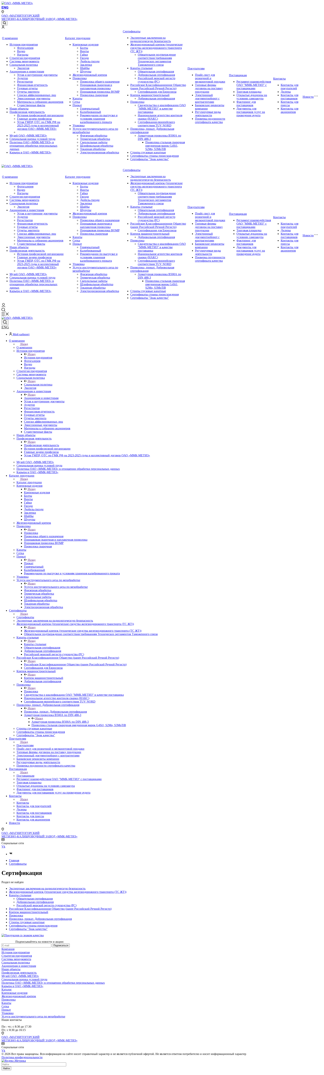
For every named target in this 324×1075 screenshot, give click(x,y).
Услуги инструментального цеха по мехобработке (56, 586)
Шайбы (85, 68)
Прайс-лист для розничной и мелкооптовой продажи (210, 78)
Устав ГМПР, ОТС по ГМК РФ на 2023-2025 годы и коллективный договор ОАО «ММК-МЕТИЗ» (38, 125)
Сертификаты (131, 31)
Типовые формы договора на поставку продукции (209, 88)
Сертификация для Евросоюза (157, 91)
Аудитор (22, 78)
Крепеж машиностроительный (150, 95)
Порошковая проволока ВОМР (100, 91)
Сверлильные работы (93, 142)
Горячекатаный (90, 108)
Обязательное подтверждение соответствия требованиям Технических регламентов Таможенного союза (157, 59)
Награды (22, 54)
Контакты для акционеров (289, 110)
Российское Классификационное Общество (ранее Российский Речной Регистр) (158, 86)
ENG (5, 7)
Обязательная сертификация (156, 71)
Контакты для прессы (289, 103)
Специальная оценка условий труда (32, 139)
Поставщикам (238, 75)
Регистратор (25, 81)
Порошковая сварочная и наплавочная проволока (96, 86)
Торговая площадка (248, 91)
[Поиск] (5, 23)
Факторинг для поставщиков (246, 103)
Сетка (76, 101)
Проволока (80, 78)
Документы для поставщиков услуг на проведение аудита (250, 112)
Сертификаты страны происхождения (154, 155)
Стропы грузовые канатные (148, 152)
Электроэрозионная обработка (99, 152)
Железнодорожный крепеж (90, 74)
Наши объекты (19, 108)
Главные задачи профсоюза (34, 118)
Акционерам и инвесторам (27, 71)
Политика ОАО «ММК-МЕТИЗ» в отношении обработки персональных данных (33, 146)
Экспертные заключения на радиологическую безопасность (150, 39)
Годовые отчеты (27, 88)
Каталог (7, 989)
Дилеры (286, 91)
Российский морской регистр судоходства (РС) (156, 80)
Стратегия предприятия (25, 58)
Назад (24, 344)
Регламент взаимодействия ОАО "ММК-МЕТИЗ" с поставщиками (253, 85)
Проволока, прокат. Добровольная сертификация (55, 711)
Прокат (77, 105)
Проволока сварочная (94, 95)
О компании (10, 38)
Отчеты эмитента (28, 91)
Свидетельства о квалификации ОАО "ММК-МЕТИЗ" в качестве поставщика (162, 109)
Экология (23, 68)
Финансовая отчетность (32, 85)
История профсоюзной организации (40, 115)
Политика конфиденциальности (22, 1057)
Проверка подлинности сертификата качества (210, 120)
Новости (308, 96)
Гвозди (84, 58)
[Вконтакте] (11, 854)
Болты (84, 47)
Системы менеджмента (24, 61)
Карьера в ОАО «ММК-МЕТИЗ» (30, 152)
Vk (3, 846)
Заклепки (86, 64)
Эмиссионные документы (33, 98)
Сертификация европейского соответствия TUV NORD (156, 123)
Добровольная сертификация (156, 74)
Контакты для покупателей (289, 86)
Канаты (77, 98)
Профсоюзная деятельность (27, 112)
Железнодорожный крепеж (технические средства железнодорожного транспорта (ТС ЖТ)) (156, 48)
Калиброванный (90, 112)
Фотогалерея (25, 47)
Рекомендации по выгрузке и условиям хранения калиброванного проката (99, 119)
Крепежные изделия (85, 44)
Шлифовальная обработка (96, 145)
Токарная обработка (93, 149)
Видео (21, 51)
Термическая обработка (95, 139)
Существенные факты (31, 105)
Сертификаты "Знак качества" (149, 159)
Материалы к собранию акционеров (40, 101)
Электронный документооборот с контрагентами (207, 98)
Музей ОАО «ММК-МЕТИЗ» (28, 135)
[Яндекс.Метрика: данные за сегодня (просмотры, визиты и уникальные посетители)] (14, 1060)
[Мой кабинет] (3, 27)
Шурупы (85, 71)
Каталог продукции (77, 38)
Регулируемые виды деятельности (208, 113)
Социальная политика (24, 64)
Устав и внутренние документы (37, 74)
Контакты (279, 78)
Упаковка (79, 125)
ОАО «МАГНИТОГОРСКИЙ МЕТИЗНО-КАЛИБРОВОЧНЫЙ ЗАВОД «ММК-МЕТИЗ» (39, 17)
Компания (8, 949)
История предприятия (24, 44)
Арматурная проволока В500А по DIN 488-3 (60, 721)
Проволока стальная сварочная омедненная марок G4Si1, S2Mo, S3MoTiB (165, 146)
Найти (6, 1068)
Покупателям (196, 68)
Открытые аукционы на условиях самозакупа (251, 96)
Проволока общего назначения (99, 81)
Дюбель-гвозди (90, 61)
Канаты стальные (141, 68)
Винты (84, 51)
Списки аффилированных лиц (36, 95)
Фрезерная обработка (93, 135)
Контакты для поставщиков (289, 96)
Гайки (84, 54)
